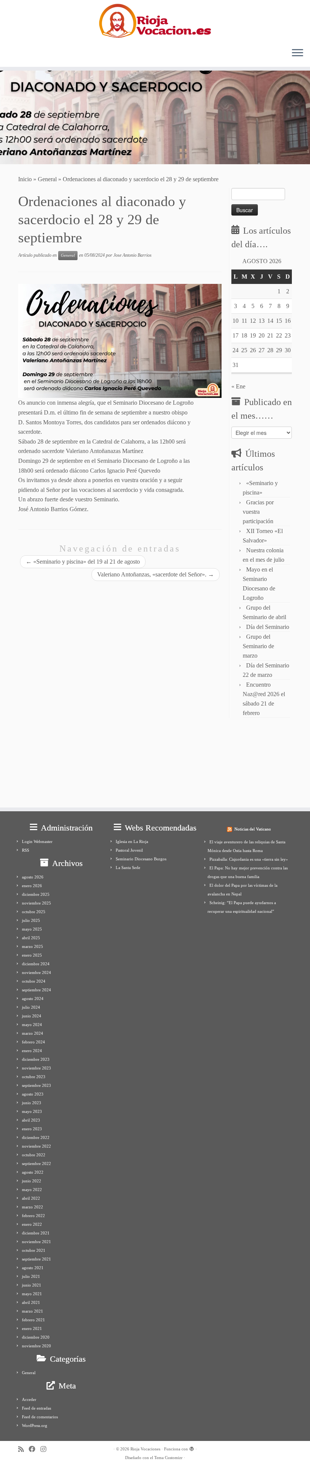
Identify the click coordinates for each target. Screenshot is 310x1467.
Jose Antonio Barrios (132, 255)
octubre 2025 (33, 911)
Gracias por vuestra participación (258, 511)
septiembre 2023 (36, 1085)
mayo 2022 (32, 1189)
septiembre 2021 (36, 1259)
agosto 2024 (32, 998)
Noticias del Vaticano (252, 829)
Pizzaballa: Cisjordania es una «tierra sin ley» (248, 859)
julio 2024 (31, 1007)
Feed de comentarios (40, 1417)
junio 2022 (31, 1181)
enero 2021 (32, 1328)
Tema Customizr (168, 1457)
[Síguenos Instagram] (45, 1449)
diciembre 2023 (36, 1059)
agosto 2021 (32, 1267)
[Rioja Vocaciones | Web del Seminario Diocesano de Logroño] (155, 21)
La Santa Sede (128, 867)
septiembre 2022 (36, 1163)
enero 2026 (32, 885)
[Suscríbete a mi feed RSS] (23, 1449)
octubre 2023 (33, 1076)
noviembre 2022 (36, 1146)
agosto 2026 (32, 877)
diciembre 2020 (36, 1337)
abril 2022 (31, 1198)
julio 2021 (31, 1276)
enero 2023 (32, 1128)
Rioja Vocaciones (145, 1449)
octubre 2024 (33, 981)
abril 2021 (31, 1302)
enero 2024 (32, 1050)
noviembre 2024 (36, 972)
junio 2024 (31, 1016)
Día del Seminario (267, 627)
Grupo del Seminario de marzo (258, 646)
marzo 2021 (32, 1311)
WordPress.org (34, 1425)
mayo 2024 (32, 1024)
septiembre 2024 (36, 990)
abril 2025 (31, 937)
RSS (25, 850)
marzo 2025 (32, 946)
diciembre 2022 (36, 1137)
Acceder (29, 1399)
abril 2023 (31, 1120)
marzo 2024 (32, 1033)
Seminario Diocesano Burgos (141, 859)
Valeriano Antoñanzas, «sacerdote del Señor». (155, 574)
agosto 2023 (32, 1094)
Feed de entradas (36, 1408)
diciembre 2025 (36, 894)
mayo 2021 (32, 1293)
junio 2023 (31, 1102)
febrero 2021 (33, 1320)
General (47, 179)
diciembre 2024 (36, 964)
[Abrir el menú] (297, 53)
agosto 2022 (32, 1172)
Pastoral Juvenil (129, 850)
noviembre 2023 (36, 1068)
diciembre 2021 (36, 1233)
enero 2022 (32, 1224)
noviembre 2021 (36, 1241)
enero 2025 (32, 955)
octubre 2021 (33, 1250)
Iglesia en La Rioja (132, 841)
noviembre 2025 (36, 903)
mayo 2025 (32, 929)
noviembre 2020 (36, 1346)
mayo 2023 (32, 1111)
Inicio (25, 179)
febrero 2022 (33, 1215)
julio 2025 (31, 920)
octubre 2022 (33, 1155)
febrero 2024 (33, 1042)
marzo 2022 (32, 1207)
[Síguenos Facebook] (34, 1449)
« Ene (238, 386)
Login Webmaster (37, 841)
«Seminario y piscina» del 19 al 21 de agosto (83, 561)
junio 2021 (31, 1285)
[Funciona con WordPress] (191, 1447)
